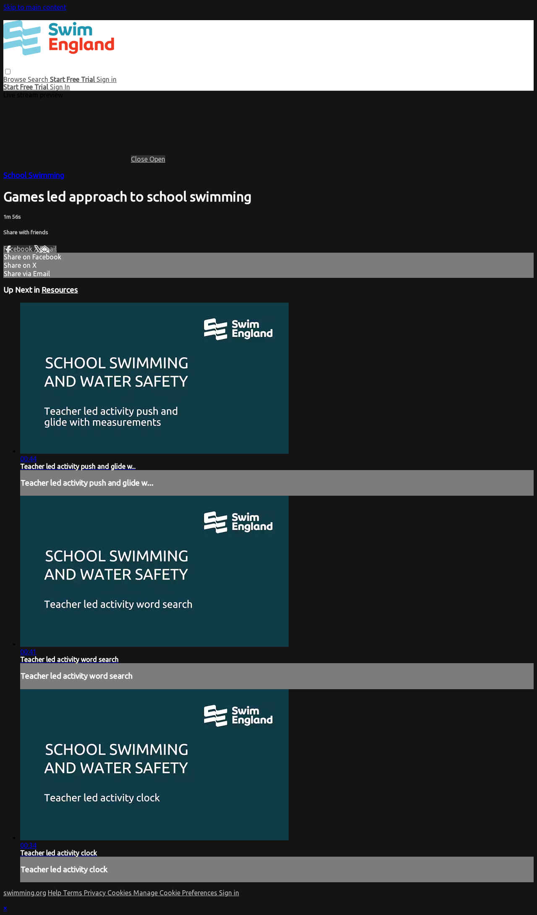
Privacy (95, 893)
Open (157, 159)
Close (140, 159)
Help (55, 893)
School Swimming (34, 175)
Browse (15, 79)
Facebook (18, 249)
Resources (60, 289)
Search (39, 79)
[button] (7, 71)
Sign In (60, 87)
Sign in (106, 79)
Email (48, 249)
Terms (73, 893)
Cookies (120, 893)
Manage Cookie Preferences (176, 893)
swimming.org (24, 893)
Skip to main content (34, 7)
